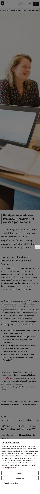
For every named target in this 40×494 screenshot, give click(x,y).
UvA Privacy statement (8, 468)
